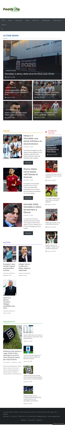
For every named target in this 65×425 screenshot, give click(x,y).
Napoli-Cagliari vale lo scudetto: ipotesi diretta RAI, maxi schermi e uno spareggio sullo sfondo (32, 398)
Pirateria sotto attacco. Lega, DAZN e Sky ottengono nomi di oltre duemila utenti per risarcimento (12, 355)
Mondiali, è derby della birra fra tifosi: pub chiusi (29, 74)
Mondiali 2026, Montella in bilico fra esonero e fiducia (32, 208)
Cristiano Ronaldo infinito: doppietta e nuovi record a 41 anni (17, 92)
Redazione (39, 420)
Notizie (10, 20)
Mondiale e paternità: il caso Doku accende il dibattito (53, 200)
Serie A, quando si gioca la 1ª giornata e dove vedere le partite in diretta (32, 357)
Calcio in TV (35, 20)
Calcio (3, 20)
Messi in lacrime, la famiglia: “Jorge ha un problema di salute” (52, 246)
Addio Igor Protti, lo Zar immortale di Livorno (53, 223)
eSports (4, 24)
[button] (2, 29)
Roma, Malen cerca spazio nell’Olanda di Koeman (31, 173)
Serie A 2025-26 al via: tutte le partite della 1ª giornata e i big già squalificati (33, 336)
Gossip (27, 20)
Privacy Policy (31, 420)
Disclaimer (23, 420)
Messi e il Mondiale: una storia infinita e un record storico (33, 139)
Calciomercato (46, 20)
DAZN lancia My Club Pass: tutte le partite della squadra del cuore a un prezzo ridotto (33, 377)
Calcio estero (18, 20)
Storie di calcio (57, 20)
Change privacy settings (58, 423)
